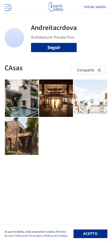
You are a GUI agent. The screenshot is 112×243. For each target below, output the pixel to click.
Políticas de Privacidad (27, 236)
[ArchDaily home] (56, 7)
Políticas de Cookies (55, 236)
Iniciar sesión (95, 7)
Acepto (90, 234)
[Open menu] (7, 7)
